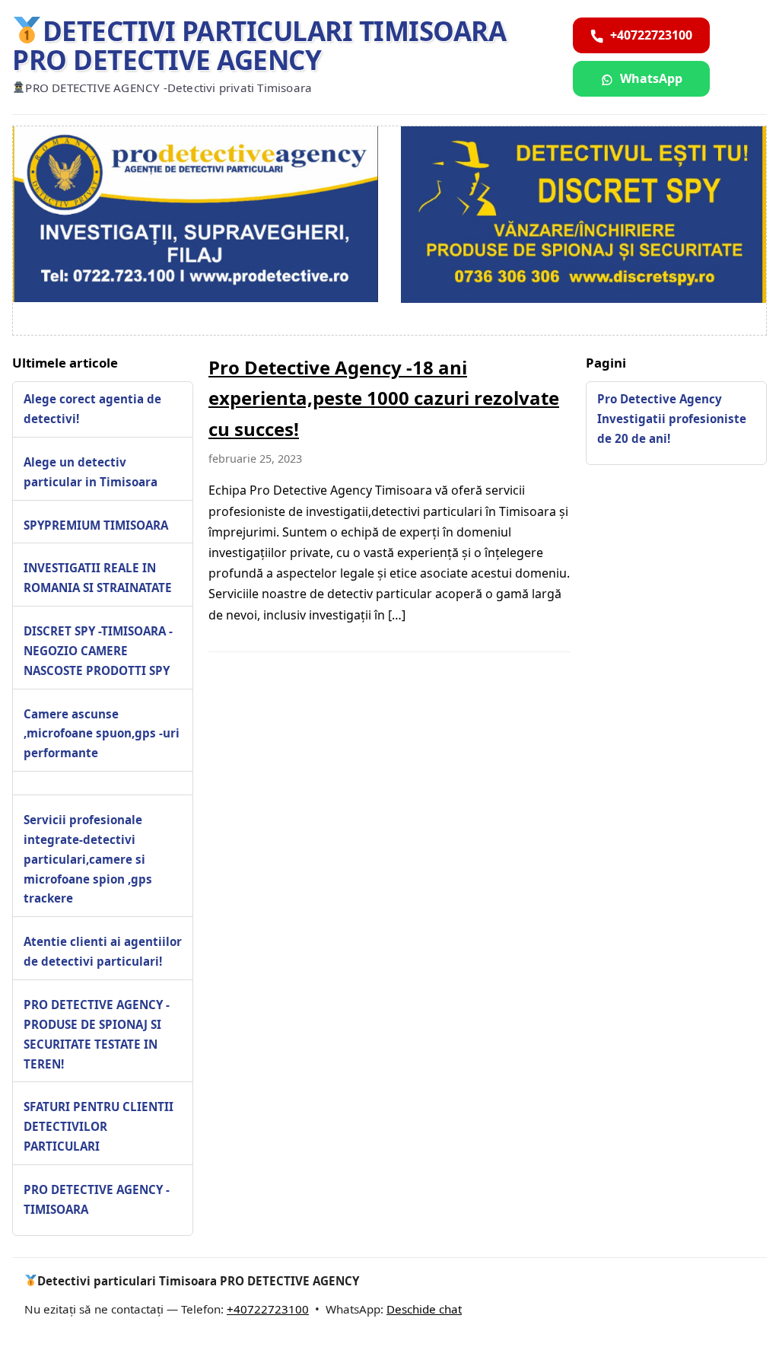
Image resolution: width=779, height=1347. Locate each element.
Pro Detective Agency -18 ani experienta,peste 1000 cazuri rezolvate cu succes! (383, 398)
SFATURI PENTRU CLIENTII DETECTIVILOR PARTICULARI (98, 1126)
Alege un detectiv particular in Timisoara (90, 471)
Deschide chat (424, 1309)
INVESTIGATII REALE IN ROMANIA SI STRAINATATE (98, 577)
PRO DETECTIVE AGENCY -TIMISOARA (97, 1199)
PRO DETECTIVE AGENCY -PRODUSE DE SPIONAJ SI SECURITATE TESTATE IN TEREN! (97, 1034)
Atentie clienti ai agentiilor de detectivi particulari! (103, 951)
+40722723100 (268, 1309)
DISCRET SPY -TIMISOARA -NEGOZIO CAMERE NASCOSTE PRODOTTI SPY (98, 650)
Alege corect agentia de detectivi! (92, 408)
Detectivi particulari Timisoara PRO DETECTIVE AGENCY (259, 45)
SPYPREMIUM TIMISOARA (96, 525)
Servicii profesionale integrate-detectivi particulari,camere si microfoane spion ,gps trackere (88, 859)
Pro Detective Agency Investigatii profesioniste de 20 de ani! (671, 418)
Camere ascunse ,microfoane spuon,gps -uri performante (102, 733)
